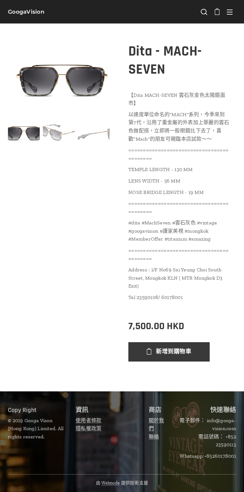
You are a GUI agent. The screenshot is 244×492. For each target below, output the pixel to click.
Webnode (110, 483)
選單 (229, 11)
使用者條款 (88, 420)
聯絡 (154, 437)
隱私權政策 (88, 428)
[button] (204, 12)
